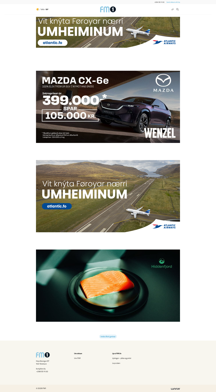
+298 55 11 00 (159, 2)
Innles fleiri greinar (108, 336)
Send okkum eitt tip (173, 2)
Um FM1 (77, 358)
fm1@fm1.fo (41, 368)
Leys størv (116, 363)
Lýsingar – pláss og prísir (121, 358)
